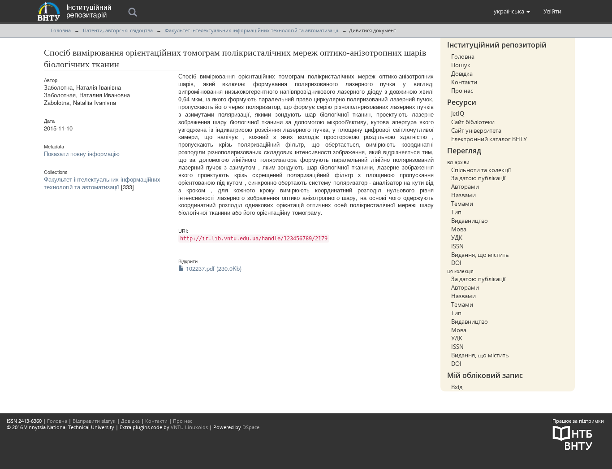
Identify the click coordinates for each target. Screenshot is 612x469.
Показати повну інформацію (82, 153)
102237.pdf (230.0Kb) (212, 268)
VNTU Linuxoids (189, 427)
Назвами (463, 195)
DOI (456, 263)
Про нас (462, 91)
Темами (462, 204)
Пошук (460, 65)
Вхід (456, 387)
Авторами (465, 186)
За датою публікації (478, 178)
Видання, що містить (480, 255)
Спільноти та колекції (481, 170)
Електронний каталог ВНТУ (489, 139)
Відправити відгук (94, 420)
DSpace (250, 427)
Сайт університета (476, 130)
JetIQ (457, 113)
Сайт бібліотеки (473, 122)
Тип (456, 212)
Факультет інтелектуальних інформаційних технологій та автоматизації (251, 30)
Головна (61, 30)
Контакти (464, 82)
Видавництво (469, 221)
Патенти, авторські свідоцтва (118, 30)
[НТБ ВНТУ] (572, 437)
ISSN (457, 246)
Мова (458, 229)
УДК (456, 238)
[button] (512, 11)
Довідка (462, 73)
